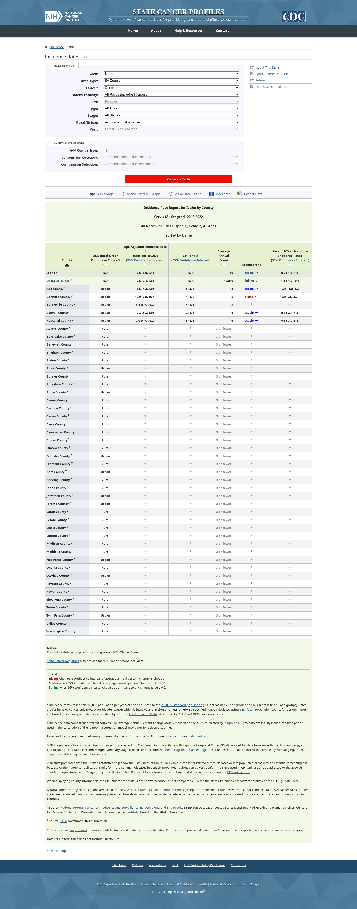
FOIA (175, 865)
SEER (63, 821)
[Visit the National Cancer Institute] (63, 14)
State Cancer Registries (63, 661)
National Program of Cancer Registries (186, 750)
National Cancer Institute (227, 884)
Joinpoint (230, 723)
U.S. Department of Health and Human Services (130, 884)
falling (249, 281)
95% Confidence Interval (145, 260)
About (156, 30)
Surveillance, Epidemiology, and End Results (152, 808)
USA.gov (254, 884)
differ (138, 727)
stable (249, 273)
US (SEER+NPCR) (58, 281)
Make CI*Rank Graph (143, 194)
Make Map (105, 194)
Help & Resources (188, 30)
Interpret (223, 194)
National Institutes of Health (187, 884)
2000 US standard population (181, 705)
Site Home (119, 865)
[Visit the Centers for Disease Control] (293, 14)
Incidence (57, 47)
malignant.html (198, 736)
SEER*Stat (246, 709)
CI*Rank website (238, 772)
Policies (137, 865)
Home (133, 30)
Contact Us (238, 865)
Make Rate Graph (188, 194)
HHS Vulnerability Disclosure (204, 865)
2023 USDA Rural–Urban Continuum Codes (154, 790)
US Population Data (143, 714)
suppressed (78, 830)
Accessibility (157, 865)
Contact (222, 30)
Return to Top (55, 851)
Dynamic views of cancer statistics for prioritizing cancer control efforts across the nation (178, 19)
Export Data (253, 194)
